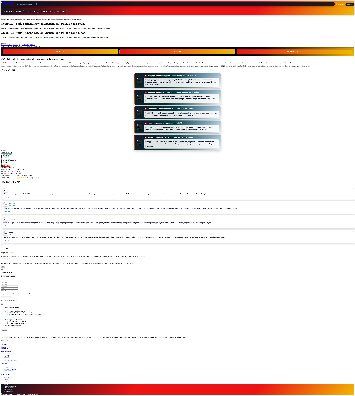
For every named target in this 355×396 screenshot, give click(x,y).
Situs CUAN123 (9, 371)
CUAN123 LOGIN (31, 11)
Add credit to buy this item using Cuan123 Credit (18, 316)
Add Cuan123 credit (10, 327)
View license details (6, 154)
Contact (6, 384)
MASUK (340, 4)
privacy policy (95, 337)
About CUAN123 (9, 367)
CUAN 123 (19, 11)
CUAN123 (9, 11)
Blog (5, 381)
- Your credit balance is (23, 315)
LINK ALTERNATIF (295, 52)
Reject (3, 340)
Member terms (8, 388)
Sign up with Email (8, 279)
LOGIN (6, 357)
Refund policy (8, 391)
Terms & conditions (10, 386)
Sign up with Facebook (8, 276)
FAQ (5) (32, 45)
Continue (4, 330)
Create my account (6, 297)
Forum (6, 379)
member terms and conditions (39, 293)
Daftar (349, 4)
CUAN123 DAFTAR (46, 11)
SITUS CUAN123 (60, 11)
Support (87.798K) (24, 45)
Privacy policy (8, 389)
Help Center (8, 378)
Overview (4, 45)
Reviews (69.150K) (12, 45)
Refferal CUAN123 (10, 369)
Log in (19, 300)
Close (3, 266)
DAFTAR (61, 52)
